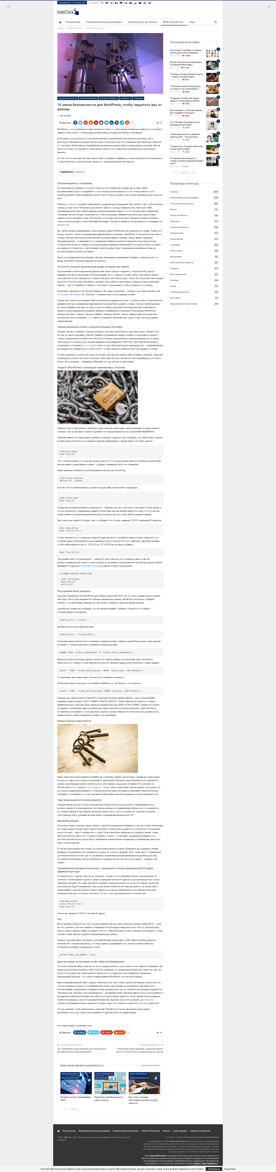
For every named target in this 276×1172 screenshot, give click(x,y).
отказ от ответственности (205, 1164)
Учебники (138, 98)
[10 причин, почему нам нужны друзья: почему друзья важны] (212, 101)
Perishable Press (89, 566)
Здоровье (174, 221)
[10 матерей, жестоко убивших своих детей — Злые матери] (212, 137)
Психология (73, 21)
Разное (173, 209)
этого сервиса (92, 787)
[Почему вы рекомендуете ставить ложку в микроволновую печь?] (212, 161)
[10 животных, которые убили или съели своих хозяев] (212, 149)
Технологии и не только (142, 21)
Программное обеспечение (183, 303)
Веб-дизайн (101, 1078)
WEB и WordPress (173, 21)
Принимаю (214, 1169)
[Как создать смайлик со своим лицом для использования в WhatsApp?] (212, 53)
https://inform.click (177, 1141)
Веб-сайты (175, 298)
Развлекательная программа (103, 21)
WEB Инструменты (108, 98)
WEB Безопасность (67, 98)
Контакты (94, 2)
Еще (192, 21)
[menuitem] (102, 2)
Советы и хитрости (139, 1078)
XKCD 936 (64, 225)
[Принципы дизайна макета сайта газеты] (110, 1083)
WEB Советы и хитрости (71, 1078)
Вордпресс (125, 98)
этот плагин (90, 345)
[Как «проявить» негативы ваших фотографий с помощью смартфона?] (212, 113)
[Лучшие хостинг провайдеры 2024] (76, 1083)
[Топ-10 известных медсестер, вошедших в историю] (212, 125)
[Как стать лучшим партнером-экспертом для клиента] (144, 1083)
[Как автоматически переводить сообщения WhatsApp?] (212, 65)
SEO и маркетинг (178, 274)
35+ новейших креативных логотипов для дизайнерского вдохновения (81, 1050)
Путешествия (176, 233)
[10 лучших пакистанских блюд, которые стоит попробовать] (212, 89)
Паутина (174, 191)
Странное (174, 268)
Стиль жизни (176, 239)
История (174, 280)
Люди (173, 286)
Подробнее (230, 1169)
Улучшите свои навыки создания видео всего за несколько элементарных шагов (139, 1050)
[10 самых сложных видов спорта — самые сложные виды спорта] (212, 77)
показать (79, 172)
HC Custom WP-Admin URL (71, 294)
